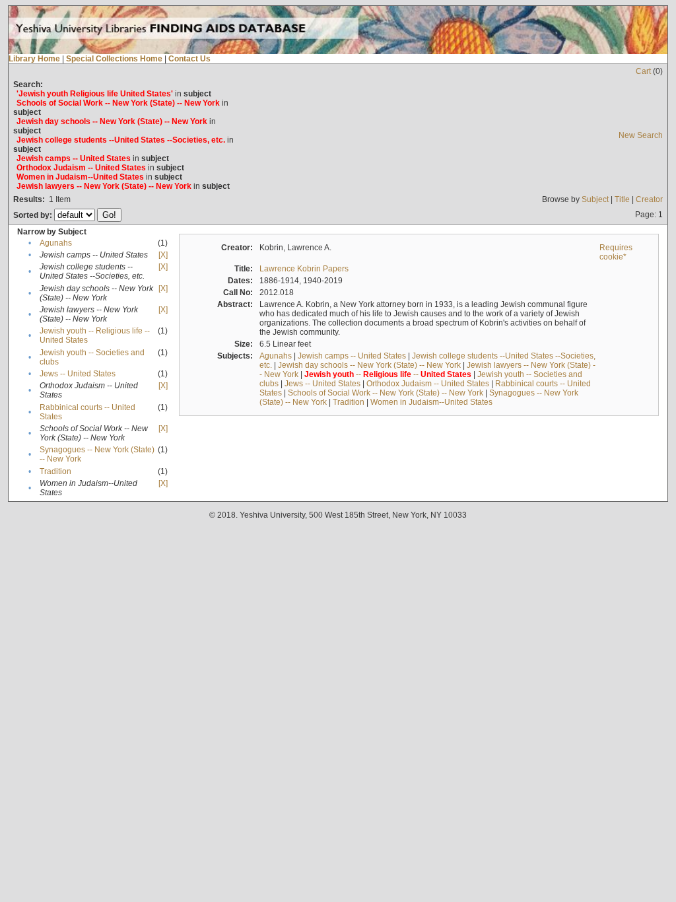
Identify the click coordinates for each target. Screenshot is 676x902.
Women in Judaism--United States (431, 402)
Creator (649, 199)
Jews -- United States (78, 373)
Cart (643, 71)
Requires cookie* (615, 252)
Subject (595, 199)
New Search (641, 135)
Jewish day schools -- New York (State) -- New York (369, 365)
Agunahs (56, 243)
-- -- (387, 374)
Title (622, 199)
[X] (163, 255)
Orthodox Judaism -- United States (427, 383)
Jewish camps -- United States (352, 356)
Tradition (55, 471)
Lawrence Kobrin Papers (304, 268)
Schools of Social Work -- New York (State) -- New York (385, 393)
